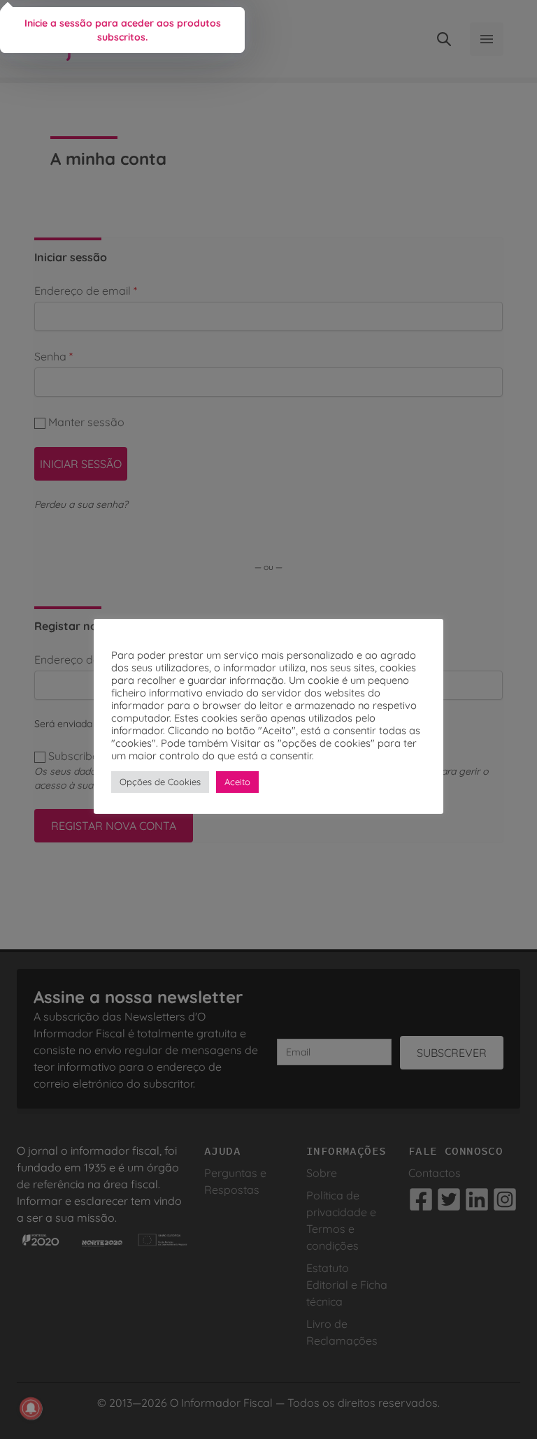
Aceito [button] (237, 781)
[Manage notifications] (31, 1408)
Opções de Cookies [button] (160, 781)
